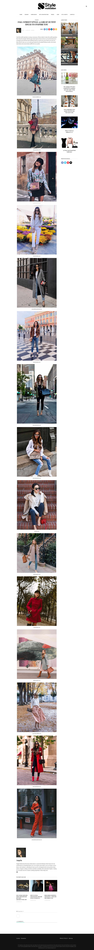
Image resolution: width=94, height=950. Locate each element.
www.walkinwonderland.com (37, 309)
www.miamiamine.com (37, 425)
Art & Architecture (43, 14)
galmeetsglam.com (36, 574)
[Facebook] (16, 872)
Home (21, 14)
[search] (86, 6)
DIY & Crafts (64, 14)
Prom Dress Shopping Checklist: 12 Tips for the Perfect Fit (50, 897)
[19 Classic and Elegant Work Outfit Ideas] (69, 141)
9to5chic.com (36, 531)
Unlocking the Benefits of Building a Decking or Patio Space (69, 48)
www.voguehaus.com (36, 149)
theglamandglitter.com (37, 96)
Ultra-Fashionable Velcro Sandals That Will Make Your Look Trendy (69, 111)
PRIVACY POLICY (64, 938)
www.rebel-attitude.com (36, 733)
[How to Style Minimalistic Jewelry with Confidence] (36, 885)
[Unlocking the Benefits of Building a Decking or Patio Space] (69, 42)
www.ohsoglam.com (36, 362)
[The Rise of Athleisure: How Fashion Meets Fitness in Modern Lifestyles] (69, 57)
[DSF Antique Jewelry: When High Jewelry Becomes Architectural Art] (22, 885)
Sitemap (71, 938)
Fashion (26, 14)
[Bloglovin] (71, 162)
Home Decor (34, 14)
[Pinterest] (68, 162)
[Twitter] (17, 872)
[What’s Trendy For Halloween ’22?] (69, 122)
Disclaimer (23, 938)
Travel (52, 14)
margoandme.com (36, 627)
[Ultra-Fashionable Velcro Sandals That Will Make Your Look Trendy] (69, 101)
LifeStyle (72, 14)
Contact (18, 938)
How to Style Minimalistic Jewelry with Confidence (36, 897)
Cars (58, 14)
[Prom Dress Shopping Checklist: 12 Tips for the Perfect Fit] (50, 885)
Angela (22, 30)
